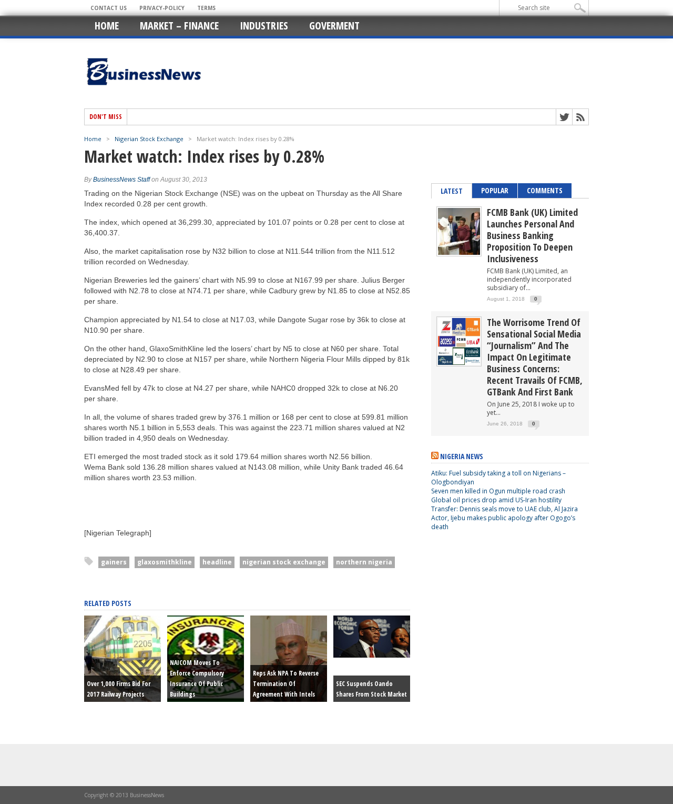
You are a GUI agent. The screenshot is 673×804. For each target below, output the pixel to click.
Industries (264, 25)
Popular (494, 190)
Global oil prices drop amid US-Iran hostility (496, 499)
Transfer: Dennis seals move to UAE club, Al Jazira (505, 508)
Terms (206, 8)
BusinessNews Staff (121, 179)
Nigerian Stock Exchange (149, 139)
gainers (114, 562)
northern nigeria (364, 562)
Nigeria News (461, 456)
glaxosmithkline (164, 562)
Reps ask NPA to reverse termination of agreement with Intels (286, 684)
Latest (452, 191)
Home (107, 25)
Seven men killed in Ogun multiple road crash (498, 491)
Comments (545, 190)
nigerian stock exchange (283, 562)
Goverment (334, 25)
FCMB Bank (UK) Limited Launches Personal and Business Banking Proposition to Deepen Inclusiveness (532, 235)
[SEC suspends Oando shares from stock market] (371, 655)
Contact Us (108, 8)
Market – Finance (179, 25)
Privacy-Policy (162, 8)
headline (217, 562)
